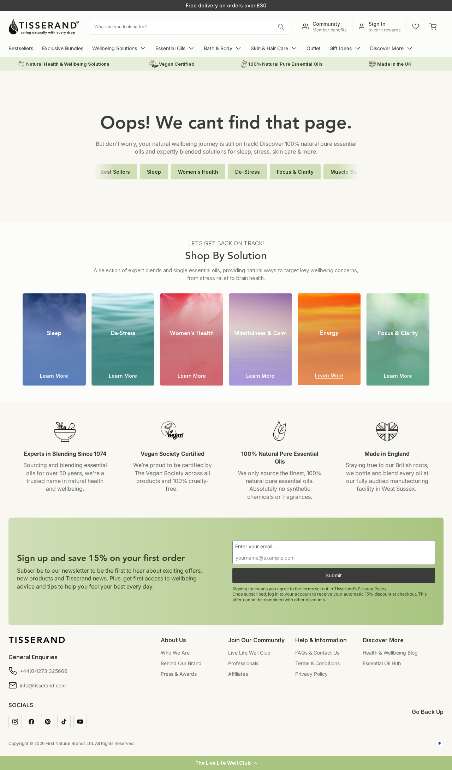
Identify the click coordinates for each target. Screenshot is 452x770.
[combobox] (189, 27)
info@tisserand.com (43, 685)
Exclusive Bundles (62, 48)
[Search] (281, 27)
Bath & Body (218, 48)
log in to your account (289, 594)
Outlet (314, 48)
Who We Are (175, 653)
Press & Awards (179, 674)
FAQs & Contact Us (317, 653)
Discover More (387, 48)
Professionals (243, 663)
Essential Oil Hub (382, 663)
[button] (226, 763)
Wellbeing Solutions (114, 48)
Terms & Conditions (317, 663)
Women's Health (198, 172)
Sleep (154, 172)
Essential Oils (170, 48)
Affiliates (238, 674)
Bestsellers (20, 48)
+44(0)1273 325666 (43, 671)
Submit (334, 575)
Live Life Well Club (249, 653)
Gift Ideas (340, 48)
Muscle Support (350, 172)
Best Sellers (115, 172)
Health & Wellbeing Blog (390, 653)
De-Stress (247, 172)
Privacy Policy (372, 588)
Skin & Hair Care (269, 48)
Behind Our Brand (181, 663)
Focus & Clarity (295, 172)
